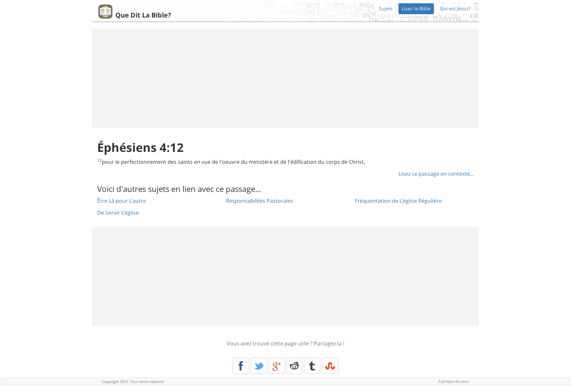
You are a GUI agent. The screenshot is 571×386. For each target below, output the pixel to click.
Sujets (386, 8)
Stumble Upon (330, 366)
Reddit (294, 366)
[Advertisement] (285, 78)
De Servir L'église (118, 212)
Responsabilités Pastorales (259, 200)
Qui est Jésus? (455, 8)
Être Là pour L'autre (121, 200)
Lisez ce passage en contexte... (436, 173)
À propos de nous (453, 381)
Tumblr (312, 366)
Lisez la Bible (416, 8)
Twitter (258, 366)
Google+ (276, 366)
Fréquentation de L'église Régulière (398, 200)
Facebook (241, 366)
